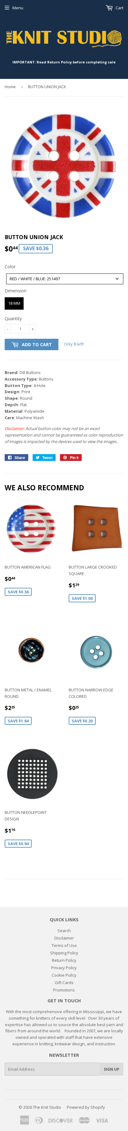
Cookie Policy (64, 975)
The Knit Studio (47, 1107)
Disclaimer (64, 938)
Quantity (13, 318)
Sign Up (111, 1069)
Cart (119, 8)
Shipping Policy (64, 953)
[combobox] (64, 278)
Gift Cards (64, 982)
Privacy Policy (64, 967)
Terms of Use (64, 945)
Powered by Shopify (86, 1107)
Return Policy (64, 960)
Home (10, 86)
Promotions (64, 990)
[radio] (14, 303)
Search (64, 930)
